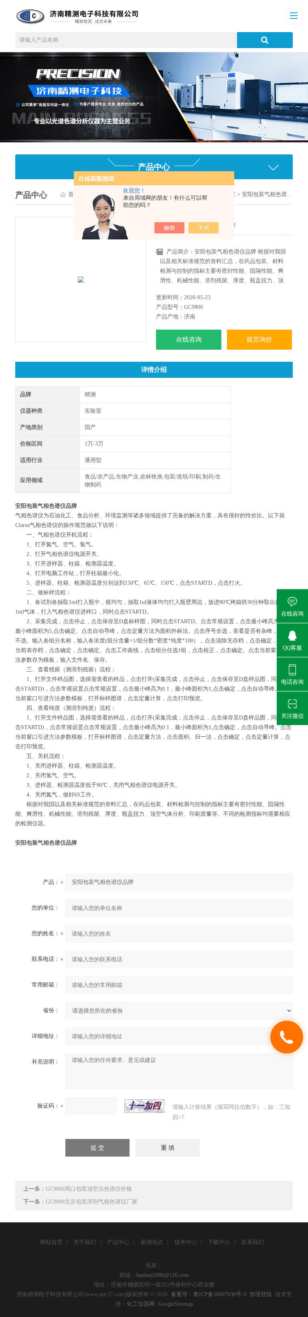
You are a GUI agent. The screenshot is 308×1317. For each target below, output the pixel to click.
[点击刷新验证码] (144, 1106)
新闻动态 (152, 1242)
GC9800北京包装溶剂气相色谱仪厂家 (92, 1202)
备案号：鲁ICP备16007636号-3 (208, 1294)
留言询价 (259, 339)
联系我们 (252, 1242)
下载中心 (219, 1242)
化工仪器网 (141, 1304)
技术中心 (185, 1242)
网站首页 (51, 1242)
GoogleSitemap (175, 1304)
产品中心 (118, 1242)
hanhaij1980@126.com (162, 1275)
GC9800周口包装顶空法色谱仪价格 (89, 1189)
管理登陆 (260, 1294)
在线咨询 (189, 339)
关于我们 (84, 1242)
